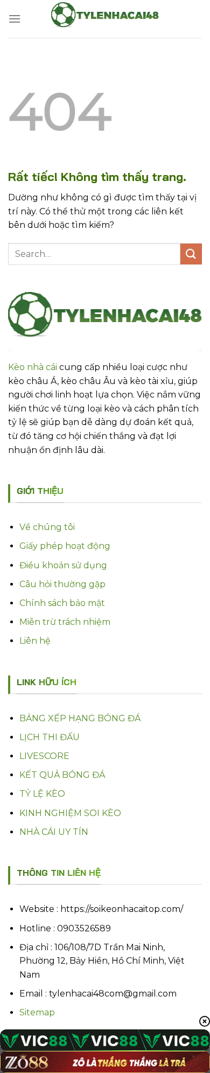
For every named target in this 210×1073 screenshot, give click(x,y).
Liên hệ (35, 641)
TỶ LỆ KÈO (42, 794)
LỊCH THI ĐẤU (49, 737)
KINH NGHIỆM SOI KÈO (70, 813)
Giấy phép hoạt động (64, 546)
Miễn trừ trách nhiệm (64, 622)
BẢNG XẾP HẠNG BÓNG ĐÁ (80, 718)
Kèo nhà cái (32, 367)
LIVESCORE (44, 756)
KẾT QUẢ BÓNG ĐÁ (62, 775)
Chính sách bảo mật (62, 603)
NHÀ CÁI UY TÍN (53, 832)
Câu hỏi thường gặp (62, 584)
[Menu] (14, 18)
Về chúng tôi (47, 527)
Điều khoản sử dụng (63, 565)
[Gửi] (191, 253)
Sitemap (37, 1012)
